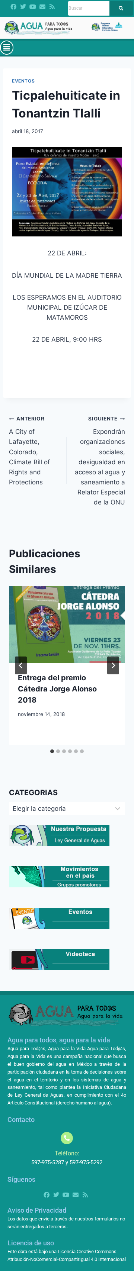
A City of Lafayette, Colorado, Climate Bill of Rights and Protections (29, 451)
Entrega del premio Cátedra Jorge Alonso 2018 (57, 688)
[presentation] (67, 624)
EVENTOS (23, 81)
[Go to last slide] (21, 665)
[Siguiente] (113, 665)
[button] (6, 48)
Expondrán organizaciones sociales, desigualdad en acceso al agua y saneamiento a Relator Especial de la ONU (100, 461)
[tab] (52, 751)
